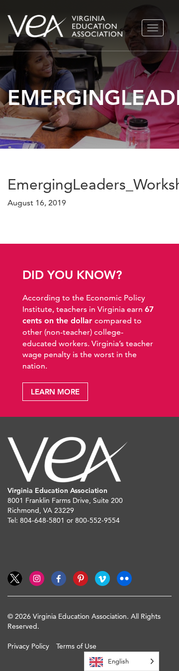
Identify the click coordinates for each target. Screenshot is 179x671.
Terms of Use (76, 646)
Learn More (55, 391)
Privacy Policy (28, 646)
